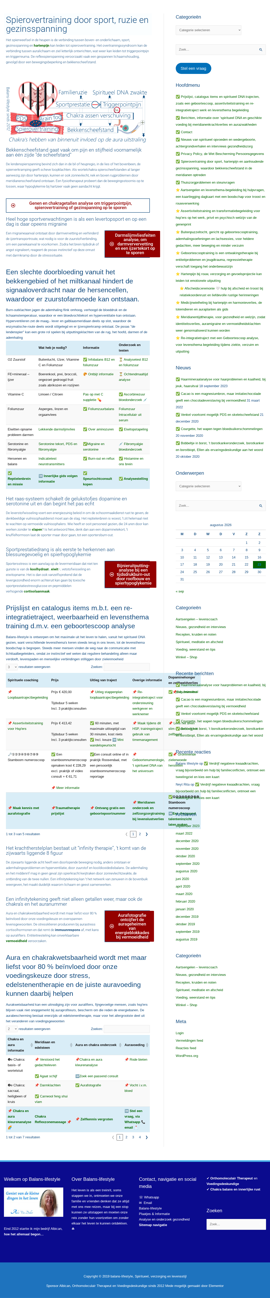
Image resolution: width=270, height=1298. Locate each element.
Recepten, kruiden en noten (196, 634)
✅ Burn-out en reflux (99, 458)
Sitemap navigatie (153, 1225)
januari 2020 (185, 909)
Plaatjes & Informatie (156, 1214)
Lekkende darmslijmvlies (57, 429)
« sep (180, 591)
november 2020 (187, 849)
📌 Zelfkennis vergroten (94, 1119)
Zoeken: (97, 667)
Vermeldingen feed (189, 1040)
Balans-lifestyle (150, 1208)
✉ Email (145, 1203)
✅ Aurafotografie (88, 1085)
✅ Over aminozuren (98, 429)
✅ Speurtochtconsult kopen (97, 478)
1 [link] (133, 834)
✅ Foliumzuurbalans (98, 409)
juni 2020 (182, 879)
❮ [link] (126, 834)
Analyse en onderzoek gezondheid (164, 1219)
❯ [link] (146, 834)
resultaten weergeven (34, 667)
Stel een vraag (193, 68)
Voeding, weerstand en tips (195, 649)
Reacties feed (186, 1048)
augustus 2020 (186, 871)
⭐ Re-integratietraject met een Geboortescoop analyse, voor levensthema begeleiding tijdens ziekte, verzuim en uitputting (217, 344)
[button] (30, 1045)
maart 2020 (184, 894)
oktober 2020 (185, 856)
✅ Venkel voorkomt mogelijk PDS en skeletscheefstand (217, 415)
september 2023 (187, 826)
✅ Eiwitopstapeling (133, 429)
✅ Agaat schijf (46, 1076)
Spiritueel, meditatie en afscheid (199, 642)
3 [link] (133, 1137)
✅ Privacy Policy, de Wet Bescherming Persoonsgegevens (220, 154)
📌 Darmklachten (47, 1085)
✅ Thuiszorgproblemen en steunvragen (205, 182)
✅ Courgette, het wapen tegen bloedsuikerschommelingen (219, 429)
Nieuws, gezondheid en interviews (201, 627)
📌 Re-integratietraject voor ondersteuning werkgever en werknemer (147, 703)
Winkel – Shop (186, 657)
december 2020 (187, 841)
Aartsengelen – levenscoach (196, 619)
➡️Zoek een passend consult (96, 1076)
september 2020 (187, 864)
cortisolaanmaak (37, 591)
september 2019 (187, 932)
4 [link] (140, 1137)
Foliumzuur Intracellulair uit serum (130, 414)
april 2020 (183, 886)
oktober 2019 (185, 924)
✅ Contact (184, 132)
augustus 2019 (186, 939)
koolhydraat (39, 569)
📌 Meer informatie (65, 788)
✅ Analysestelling (133, 479)
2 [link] (140, 834)
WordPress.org (187, 1056)
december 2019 (187, 917)
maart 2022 (184, 833)
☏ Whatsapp (149, 1197)
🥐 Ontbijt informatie (98, 374)
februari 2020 (185, 901)
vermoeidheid (16, 941)
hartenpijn (41, 45)
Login (180, 1033)
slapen (37, 529)
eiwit (54, 569)
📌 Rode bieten (136, 1059)
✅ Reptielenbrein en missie (19, 478)
